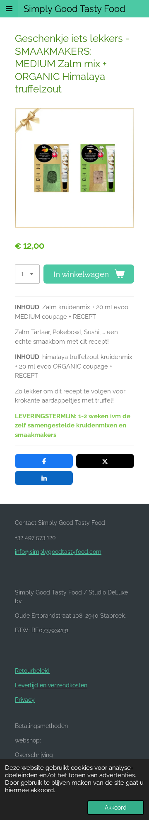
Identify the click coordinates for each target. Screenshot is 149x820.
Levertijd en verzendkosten (51, 685)
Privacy (25, 699)
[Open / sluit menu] (9, 8)
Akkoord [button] (116, 807)
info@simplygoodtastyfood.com (58, 551)
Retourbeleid (32, 670)
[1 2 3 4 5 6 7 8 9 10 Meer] (27, 274)
